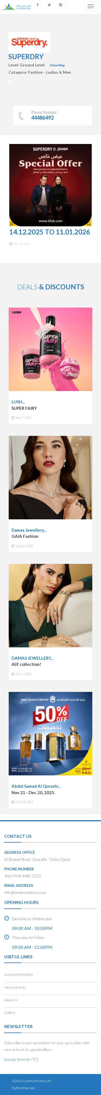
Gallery (9, 1012)
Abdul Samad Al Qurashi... (36, 786)
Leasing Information (18, 974)
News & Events (15, 987)
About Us (10, 1000)
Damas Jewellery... (29, 530)
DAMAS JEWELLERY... (33, 658)
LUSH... (18, 401)
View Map (57, 65)
